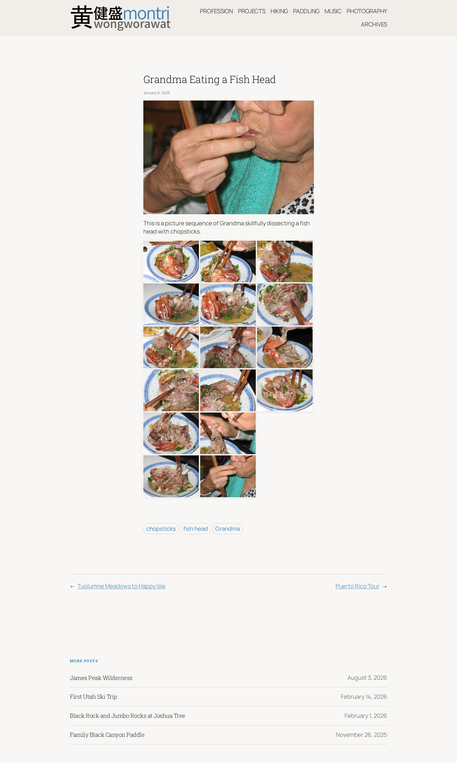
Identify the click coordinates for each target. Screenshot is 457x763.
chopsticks (161, 529)
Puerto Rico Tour (358, 586)
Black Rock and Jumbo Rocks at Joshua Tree (127, 715)
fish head (195, 529)
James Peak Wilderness (101, 677)
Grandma (227, 529)
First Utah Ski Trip (93, 696)
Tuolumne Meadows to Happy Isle (121, 586)
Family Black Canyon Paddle (107, 734)
